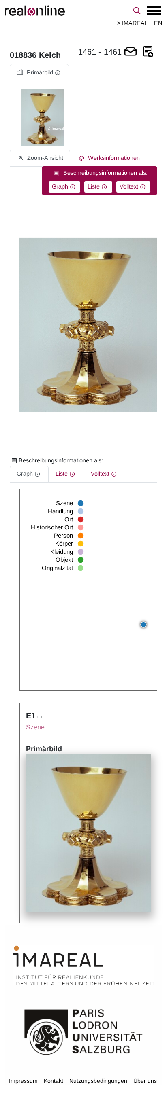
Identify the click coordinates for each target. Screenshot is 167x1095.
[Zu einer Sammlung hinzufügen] (148, 52)
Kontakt (53, 1081)
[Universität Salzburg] (83, 1031)
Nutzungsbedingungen (98, 1081)
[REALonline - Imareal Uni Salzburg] (83, 10)
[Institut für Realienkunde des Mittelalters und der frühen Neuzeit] (83, 965)
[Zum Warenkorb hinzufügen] (130, 52)
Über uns (145, 1081)
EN (158, 23)
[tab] (39, 72)
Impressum (23, 1081)
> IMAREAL (132, 23)
